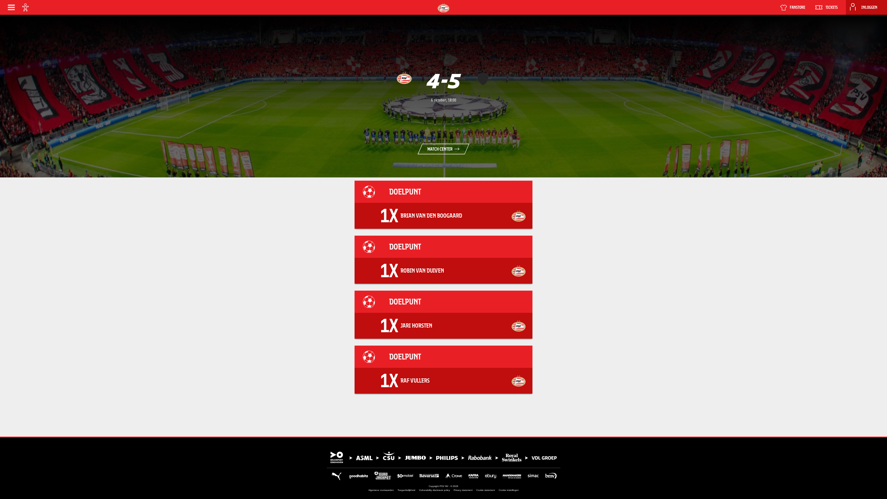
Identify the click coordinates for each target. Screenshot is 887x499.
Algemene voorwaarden (381, 490)
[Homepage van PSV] (443, 7)
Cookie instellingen (509, 490)
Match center (440, 149)
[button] (11, 7)
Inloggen (869, 7)
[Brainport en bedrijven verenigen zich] (443, 457)
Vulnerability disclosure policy (434, 490)
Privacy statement (463, 490)
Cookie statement (485, 490)
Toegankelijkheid (406, 490)
